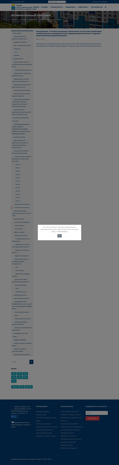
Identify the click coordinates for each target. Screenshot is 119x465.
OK (60, 236)
